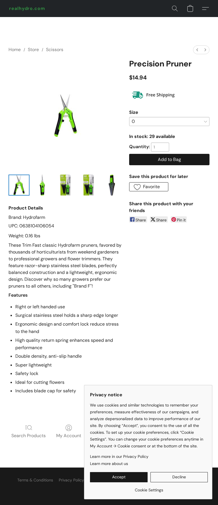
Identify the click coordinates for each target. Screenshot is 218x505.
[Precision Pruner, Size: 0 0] (19, 185)
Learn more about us (109, 463)
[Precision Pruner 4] (111, 185)
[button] (27, 8)
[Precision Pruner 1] (42, 185)
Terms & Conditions (35, 480)
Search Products (28, 436)
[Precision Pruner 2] (65, 185)
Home (15, 50)
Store (33, 50)
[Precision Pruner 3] (88, 185)
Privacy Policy (71, 480)
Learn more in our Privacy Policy (119, 456)
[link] (149, 487)
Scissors (54, 50)
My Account (68, 436)
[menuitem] (197, 50)
